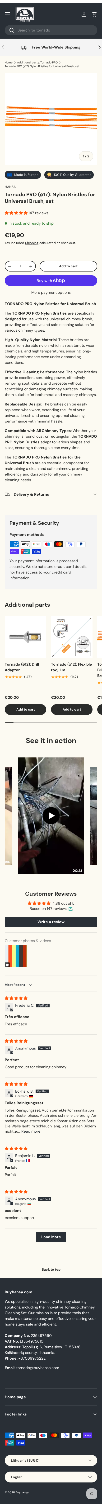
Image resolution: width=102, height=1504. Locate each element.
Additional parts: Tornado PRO (37, 62)
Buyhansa (22, 1492)
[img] (16, 998)
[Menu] (7, 14)
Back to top (51, 1269)
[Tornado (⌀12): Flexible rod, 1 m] (72, 637)
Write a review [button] (51, 921)
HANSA (10, 187)
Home (9, 62)
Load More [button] (51, 1236)
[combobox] (51, 30)
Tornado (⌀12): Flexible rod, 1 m (71, 667)
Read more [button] (30, 1131)
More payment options (51, 292)
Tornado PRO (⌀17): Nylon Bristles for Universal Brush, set (42, 66)
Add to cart (68, 266)
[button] (94, 14)
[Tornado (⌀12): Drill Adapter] (25, 637)
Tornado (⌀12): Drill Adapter (22, 667)
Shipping (31, 243)
